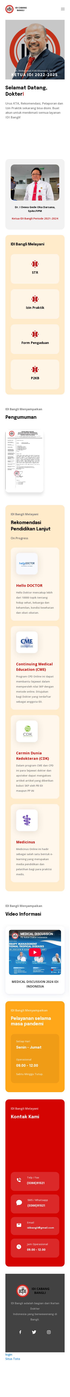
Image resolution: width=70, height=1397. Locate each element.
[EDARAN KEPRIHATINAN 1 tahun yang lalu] (24, 460)
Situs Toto (12, 1359)
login (8, 1354)
